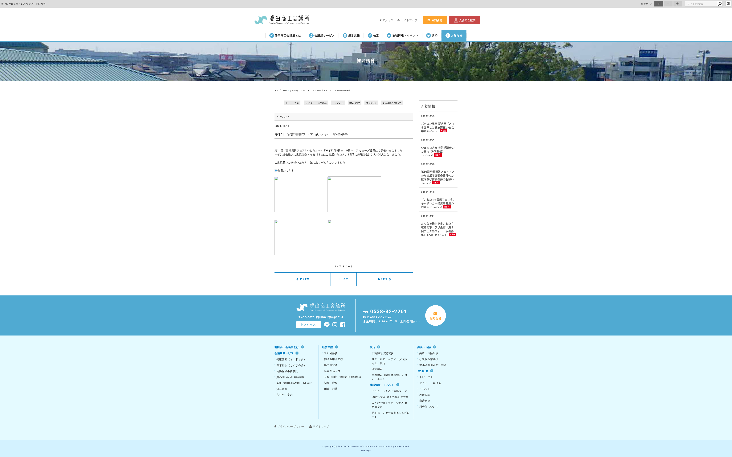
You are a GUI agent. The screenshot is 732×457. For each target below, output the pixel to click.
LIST (344, 279)
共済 (435, 35)
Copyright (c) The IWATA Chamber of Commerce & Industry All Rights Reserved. (366, 446)
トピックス (292, 103)
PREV (305, 279)
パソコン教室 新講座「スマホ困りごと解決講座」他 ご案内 (437, 127)
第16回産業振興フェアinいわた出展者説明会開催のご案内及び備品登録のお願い (437, 175)
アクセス (387, 20)
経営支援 (354, 35)
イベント (337, 103)
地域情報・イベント (405, 35)
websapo (366, 450)
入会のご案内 (467, 20)
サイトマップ (409, 20)
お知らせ (457, 35)
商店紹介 (371, 103)
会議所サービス (325, 35)
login (728, 3)
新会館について (392, 103)
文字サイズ (647, 3)
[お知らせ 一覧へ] (455, 106)
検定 (376, 35)
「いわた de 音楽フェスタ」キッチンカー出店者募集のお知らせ (438, 203)
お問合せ (436, 20)
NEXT (383, 279)
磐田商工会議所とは (288, 35)
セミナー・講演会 (316, 103)
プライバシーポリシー (290, 426)
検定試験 (354, 103)
